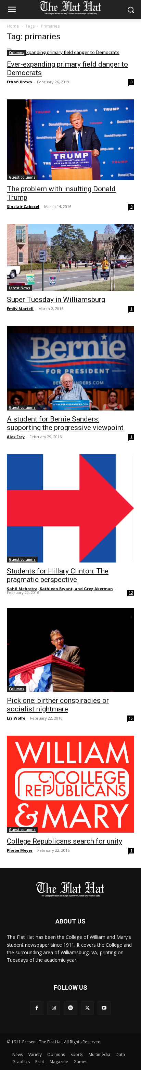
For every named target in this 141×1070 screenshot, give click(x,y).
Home (13, 26)
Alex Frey (16, 436)
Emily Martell (20, 308)
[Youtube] (104, 1008)
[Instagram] (53, 1008)
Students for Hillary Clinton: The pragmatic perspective (57, 575)
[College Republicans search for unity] (70, 784)
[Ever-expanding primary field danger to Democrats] (70, 52)
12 (131, 592)
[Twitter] (87, 1008)
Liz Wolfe (16, 718)
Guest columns (22, 177)
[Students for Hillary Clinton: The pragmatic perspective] (70, 508)
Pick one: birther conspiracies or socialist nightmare (58, 704)
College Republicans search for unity (64, 841)
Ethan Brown (19, 81)
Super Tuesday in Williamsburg (56, 299)
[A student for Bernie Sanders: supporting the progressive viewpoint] (70, 368)
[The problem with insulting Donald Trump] (70, 139)
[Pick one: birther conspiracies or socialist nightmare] (70, 650)
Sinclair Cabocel (23, 206)
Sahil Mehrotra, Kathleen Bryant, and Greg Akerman (60, 588)
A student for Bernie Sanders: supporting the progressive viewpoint (65, 423)
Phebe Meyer (20, 850)
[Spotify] (70, 1008)
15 (131, 718)
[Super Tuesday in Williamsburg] (70, 257)
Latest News (19, 288)
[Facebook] (36, 1008)
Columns (16, 52)
